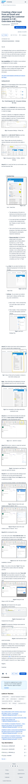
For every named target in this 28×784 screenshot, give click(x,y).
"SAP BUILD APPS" (5, 696)
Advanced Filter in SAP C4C (7, 701)
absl (7, 698)
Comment (6, 687)
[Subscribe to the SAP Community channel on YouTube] (15, 766)
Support (21, 777)
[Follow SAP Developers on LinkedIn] (17, 766)
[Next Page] (15, 705)
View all (3, 759)
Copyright (7, 773)
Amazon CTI (4, 703)
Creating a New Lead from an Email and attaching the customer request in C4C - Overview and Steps (13, 17)
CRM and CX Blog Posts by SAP (9, 715)
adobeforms (21, 698)
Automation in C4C (21, 703)
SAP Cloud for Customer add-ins (8, 41)
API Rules (14, 703)
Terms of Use (21, 770)
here (10, 656)
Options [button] (15, 29)
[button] (3, 35)
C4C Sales (17, 41)
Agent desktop (17, 701)
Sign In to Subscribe (20, 27)
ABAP (3, 698)
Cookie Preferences (7, 780)
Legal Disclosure (21, 773)
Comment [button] (22, 673)
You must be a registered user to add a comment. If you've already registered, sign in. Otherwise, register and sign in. (13, 684)
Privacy (6, 770)
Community (9, 1)
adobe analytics (13, 698)
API (9, 703)
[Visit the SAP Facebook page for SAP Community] (10, 766)
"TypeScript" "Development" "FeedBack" (18, 696)
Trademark (7, 777)
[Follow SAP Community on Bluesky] (12, 766)
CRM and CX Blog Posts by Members (9, 5)
